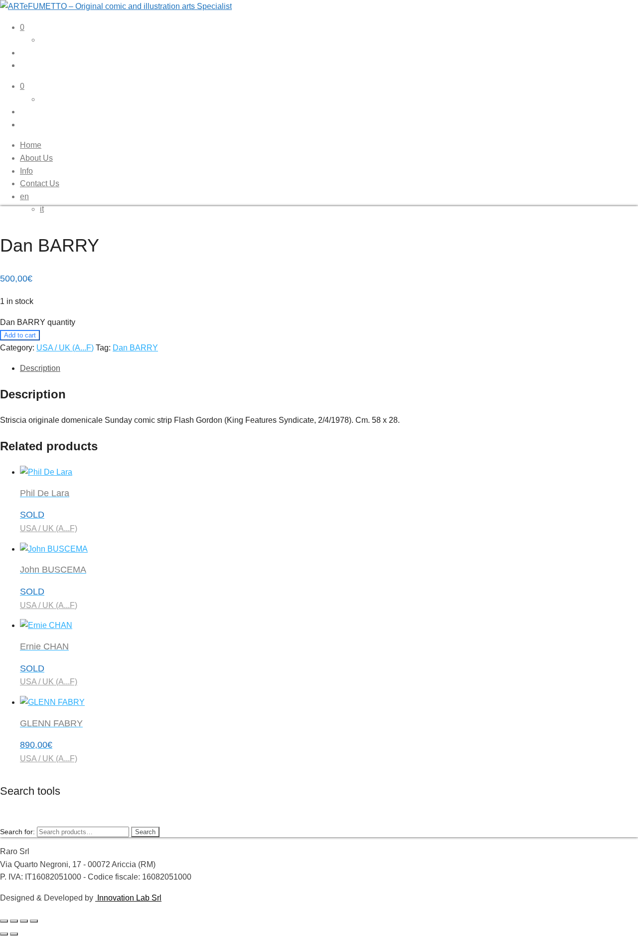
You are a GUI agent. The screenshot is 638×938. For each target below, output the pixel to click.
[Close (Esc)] (34, 921)
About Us (36, 158)
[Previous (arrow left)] (4, 934)
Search (145, 832)
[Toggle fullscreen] (14, 921)
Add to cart (20, 335)
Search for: (17, 832)
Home (30, 145)
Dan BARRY (135, 347)
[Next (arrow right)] (14, 934)
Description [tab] (40, 368)
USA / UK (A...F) (65, 347)
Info (26, 171)
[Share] (24, 921)
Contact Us (39, 183)
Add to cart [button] (51, 931)
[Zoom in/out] (4, 921)
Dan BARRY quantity (37, 322)
